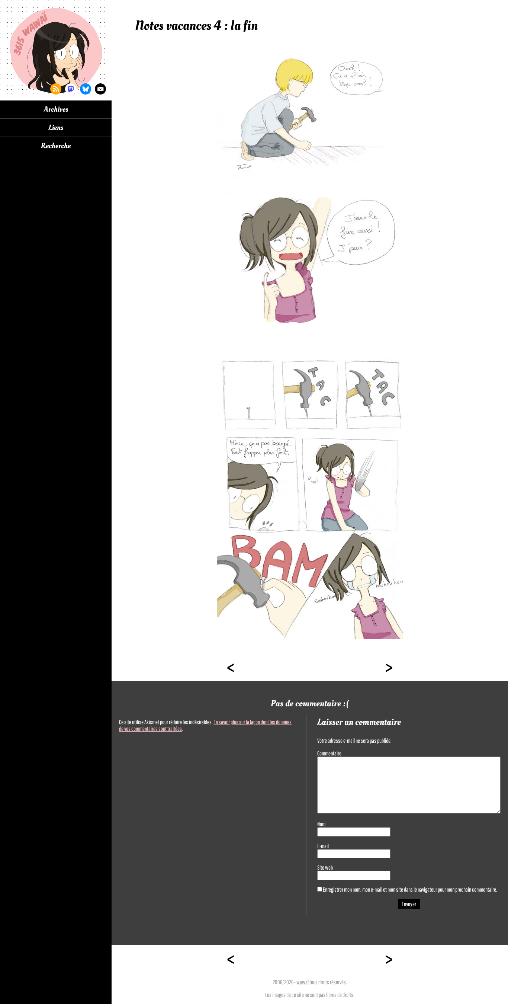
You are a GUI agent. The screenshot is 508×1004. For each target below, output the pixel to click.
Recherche (56, 146)
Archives (56, 109)
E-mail (323, 845)
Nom (321, 824)
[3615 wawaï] (55, 50)
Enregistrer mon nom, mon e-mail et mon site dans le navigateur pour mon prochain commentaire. (410, 889)
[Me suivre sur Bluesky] (85, 89)
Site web (325, 867)
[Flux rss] (55, 89)
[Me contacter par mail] (100, 89)
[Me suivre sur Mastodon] (70, 89)
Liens (55, 127)
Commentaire (329, 753)
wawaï (302, 982)
